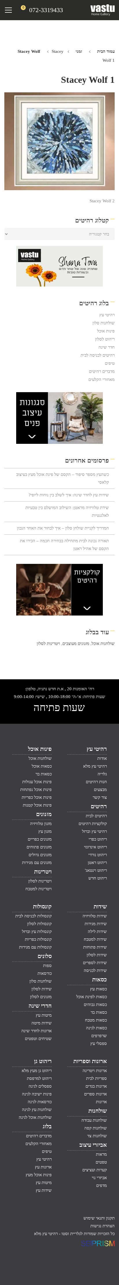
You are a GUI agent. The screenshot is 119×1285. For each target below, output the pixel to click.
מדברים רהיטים (102, 371)
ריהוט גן (43, 1061)
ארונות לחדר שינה (36, 1030)
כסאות (99, 979)
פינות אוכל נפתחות (36, 789)
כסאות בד (99, 1012)
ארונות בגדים (96, 1086)
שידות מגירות (96, 923)
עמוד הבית (106, 51)
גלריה (102, 774)
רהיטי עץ (107, 315)
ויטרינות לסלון (48, 643)
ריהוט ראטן (97, 862)
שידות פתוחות (95, 947)
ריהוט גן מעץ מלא (37, 1070)
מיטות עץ (44, 1015)
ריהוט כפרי (98, 839)
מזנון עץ (45, 831)
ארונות (101, 1101)
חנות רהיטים (96, 781)
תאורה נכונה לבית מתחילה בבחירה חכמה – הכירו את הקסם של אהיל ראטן (64, 544)
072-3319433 (46, 10)
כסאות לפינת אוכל (91, 996)
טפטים (101, 1162)
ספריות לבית (96, 1078)
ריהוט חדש (97, 878)
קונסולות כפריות (38, 939)
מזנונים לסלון (41, 996)
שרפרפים (99, 1035)
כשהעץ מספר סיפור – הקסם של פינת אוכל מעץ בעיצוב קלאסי (62, 478)
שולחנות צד (97, 1136)
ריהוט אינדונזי (95, 847)
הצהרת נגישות (102, 1226)
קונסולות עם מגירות (35, 947)
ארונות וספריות (90, 1061)
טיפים (110, 363)
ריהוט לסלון (105, 339)
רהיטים (99, 806)
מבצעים (100, 789)
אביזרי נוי (99, 1177)
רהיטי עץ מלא (95, 766)
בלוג (47, 1126)
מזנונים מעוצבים (75, 643)
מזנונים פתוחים (39, 847)
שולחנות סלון (103, 323)
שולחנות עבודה (94, 1120)
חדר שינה (106, 347)
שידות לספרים (95, 962)
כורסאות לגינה (40, 1101)
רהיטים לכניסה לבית (98, 355)
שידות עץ (44, 1190)
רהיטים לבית (96, 815)
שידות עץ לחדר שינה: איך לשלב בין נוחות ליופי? (69, 495)
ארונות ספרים (95, 1094)
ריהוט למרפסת (39, 1078)
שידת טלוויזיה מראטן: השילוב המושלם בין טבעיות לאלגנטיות (67, 511)
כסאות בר (44, 774)
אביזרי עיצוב (93, 1145)
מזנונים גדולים (40, 854)
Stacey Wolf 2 (102, 201)
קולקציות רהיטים (93, 823)
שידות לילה (97, 931)
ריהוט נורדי (97, 854)
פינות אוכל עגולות (37, 781)
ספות (47, 965)
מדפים (101, 1185)
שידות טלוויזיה (95, 916)
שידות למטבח (95, 939)
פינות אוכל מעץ (39, 1174)
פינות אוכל (106, 331)
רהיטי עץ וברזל (94, 831)
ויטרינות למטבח (38, 888)
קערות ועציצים (94, 1170)
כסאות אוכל (42, 766)
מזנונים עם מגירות (37, 862)
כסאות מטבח (96, 1020)
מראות (101, 1154)
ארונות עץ (43, 1167)
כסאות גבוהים (95, 1004)
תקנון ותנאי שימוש (99, 1218)
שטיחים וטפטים (38, 1038)
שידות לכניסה (95, 970)
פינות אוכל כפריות (37, 797)
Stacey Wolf (29, 51)
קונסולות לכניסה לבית (33, 916)
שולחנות (97, 1111)
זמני (79, 51)
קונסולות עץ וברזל (37, 931)
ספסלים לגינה (40, 1086)
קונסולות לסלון (39, 923)
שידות (100, 906)
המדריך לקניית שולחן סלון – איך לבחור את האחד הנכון (63, 528)
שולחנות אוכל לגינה (35, 1117)
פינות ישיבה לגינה (37, 1094)
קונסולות (42, 906)
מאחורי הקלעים (101, 379)
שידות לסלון (97, 955)
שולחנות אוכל (103, 643)
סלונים (45, 956)
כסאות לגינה (96, 1028)
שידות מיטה (41, 1023)
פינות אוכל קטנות (37, 805)
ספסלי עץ (98, 1043)
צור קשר (100, 797)
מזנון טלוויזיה (41, 823)
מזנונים (44, 814)
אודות (102, 758)
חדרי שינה (40, 1005)
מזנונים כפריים (40, 839)
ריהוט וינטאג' (96, 870)
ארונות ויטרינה (95, 1070)
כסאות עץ (98, 989)
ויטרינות (43, 871)
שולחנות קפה (95, 1128)
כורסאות (45, 973)
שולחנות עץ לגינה (37, 1109)
